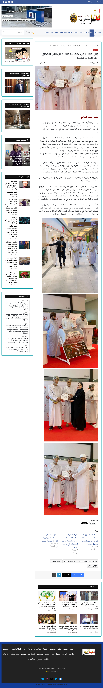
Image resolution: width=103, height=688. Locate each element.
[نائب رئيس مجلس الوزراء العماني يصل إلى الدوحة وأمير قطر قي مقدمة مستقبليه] (47, 619)
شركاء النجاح (15, 649)
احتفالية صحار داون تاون (87, 561)
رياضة (70, 32)
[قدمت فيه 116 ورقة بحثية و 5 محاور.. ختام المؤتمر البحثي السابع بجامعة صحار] (89, 619)
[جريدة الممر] (85, 16)
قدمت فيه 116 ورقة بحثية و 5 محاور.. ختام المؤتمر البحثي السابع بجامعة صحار (89, 539)
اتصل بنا (38, 684)
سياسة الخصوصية (62, 684)
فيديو (23, 654)
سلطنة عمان (55, 561)
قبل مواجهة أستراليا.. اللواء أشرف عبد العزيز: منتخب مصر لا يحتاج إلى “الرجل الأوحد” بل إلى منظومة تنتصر (11, 277)
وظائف (46, 659)
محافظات (63, 32)
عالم (81, 32)
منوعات (40, 654)
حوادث (76, 32)
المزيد (47, 32)
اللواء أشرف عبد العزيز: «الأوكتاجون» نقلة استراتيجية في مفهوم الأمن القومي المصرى (11, 262)
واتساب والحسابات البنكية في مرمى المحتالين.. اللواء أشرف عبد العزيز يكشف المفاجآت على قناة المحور (11, 247)
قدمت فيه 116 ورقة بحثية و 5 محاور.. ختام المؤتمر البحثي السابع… (89, 628)
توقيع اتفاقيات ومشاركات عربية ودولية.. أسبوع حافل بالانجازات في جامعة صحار (70, 541)
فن (52, 32)
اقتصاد (86, 32)
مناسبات (31, 659)
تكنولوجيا (31, 654)
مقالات (6, 649)
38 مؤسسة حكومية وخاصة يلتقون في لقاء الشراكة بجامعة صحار (49, 538)
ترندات (5, 654)
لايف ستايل (14, 654)
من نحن (43, 684)
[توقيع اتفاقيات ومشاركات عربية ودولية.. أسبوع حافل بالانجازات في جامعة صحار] (68, 596)
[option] (17, 155)
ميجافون (47, 671)
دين (52, 654)
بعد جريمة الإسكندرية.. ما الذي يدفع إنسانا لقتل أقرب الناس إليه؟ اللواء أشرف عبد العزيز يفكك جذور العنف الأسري (11, 187)
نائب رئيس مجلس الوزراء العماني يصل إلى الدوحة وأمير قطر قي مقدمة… (47, 628)
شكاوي (39, 659)
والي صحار (92, 565)
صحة (58, 654)
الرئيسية (98, 32)
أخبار (91, 32)
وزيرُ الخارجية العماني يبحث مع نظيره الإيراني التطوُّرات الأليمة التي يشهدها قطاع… (68, 628)
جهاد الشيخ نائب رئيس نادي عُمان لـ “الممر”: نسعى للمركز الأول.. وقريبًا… (89, 604)
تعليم (47, 654)
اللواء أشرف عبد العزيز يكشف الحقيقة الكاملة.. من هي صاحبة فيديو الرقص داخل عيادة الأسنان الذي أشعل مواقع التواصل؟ (11, 206)
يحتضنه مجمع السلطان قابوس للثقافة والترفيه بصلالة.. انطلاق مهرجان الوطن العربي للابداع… (47, 605)
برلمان (57, 32)
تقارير (64, 654)
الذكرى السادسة (69, 561)
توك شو (71, 654)
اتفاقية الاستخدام (51, 684)
